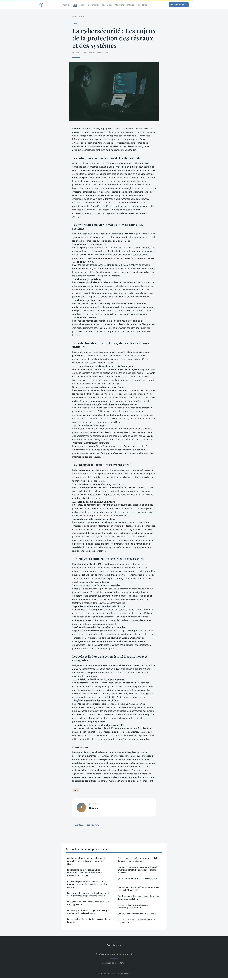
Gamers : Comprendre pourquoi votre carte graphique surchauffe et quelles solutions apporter (138, 870)
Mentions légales (109, 963)
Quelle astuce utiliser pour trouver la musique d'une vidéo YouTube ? (139, 897)
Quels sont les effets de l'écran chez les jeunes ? (139, 880)
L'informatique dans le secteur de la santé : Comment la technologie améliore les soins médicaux (87, 884)
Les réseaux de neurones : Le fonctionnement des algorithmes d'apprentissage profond (88, 894)
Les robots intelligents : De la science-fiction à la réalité (88, 920)
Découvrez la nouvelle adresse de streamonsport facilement (133, 906)
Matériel (130, 5)
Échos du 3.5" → (178, 5)
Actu (75, 5)
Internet (95, 5)
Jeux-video (107, 5)
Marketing (119, 5)
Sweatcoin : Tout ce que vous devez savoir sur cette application (88, 903)
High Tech (84, 5)
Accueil (66, 5)
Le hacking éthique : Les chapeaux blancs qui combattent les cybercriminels (88, 912)
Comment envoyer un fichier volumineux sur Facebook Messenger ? (138, 888)
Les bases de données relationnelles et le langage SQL (136, 921)
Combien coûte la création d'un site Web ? (137, 913)
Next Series (114, 945)
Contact (122, 963)
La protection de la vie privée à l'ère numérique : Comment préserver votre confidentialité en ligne (85, 872)
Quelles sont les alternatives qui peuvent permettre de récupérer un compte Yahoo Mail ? (86, 861)
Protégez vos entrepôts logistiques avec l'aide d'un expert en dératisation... (138, 859)
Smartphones (143, 5)
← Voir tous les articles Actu (85, 825)
